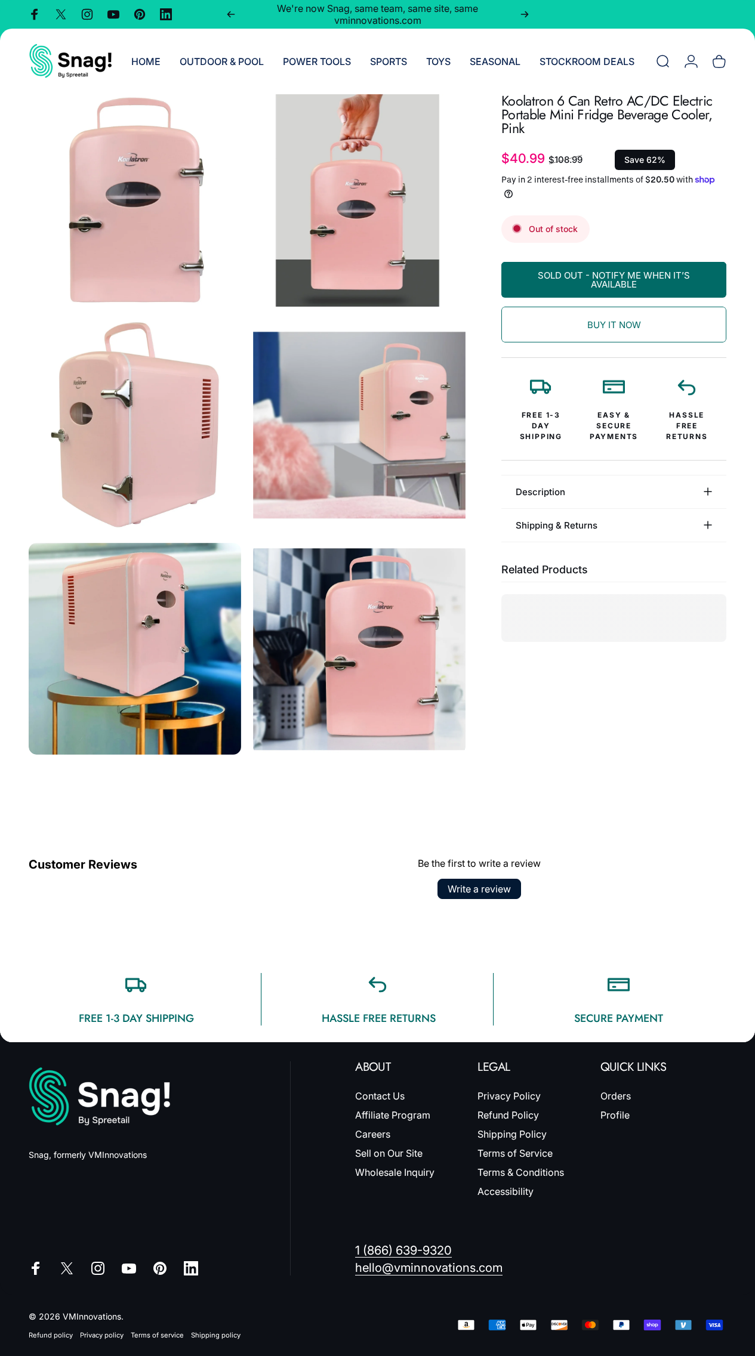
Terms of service (157, 1335)
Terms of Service (515, 1153)
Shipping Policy (512, 1134)
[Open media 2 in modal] (359, 200)
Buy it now (614, 324)
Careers (372, 1134)
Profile (615, 1115)
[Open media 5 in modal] (135, 649)
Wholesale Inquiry (394, 1172)
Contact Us (380, 1096)
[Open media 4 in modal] (359, 425)
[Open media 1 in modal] (135, 200)
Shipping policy (216, 1335)
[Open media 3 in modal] (135, 425)
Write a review (479, 889)
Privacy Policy (509, 1096)
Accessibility (505, 1191)
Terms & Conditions (520, 1172)
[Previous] (231, 14)
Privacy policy (102, 1335)
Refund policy (51, 1335)
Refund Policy (508, 1115)
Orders (615, 1096)
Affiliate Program (392, 1115)
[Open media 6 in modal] (359, 649)
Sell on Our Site (389, 1153)
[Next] (524, 14)
